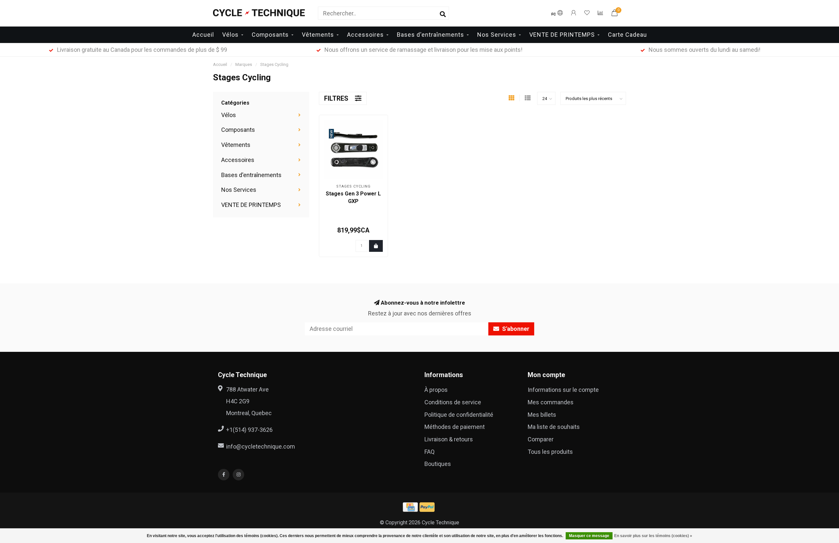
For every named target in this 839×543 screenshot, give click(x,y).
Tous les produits (550, 451)
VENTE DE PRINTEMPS (562, 34)
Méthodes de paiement (454, 426)
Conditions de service (452, 402)
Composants (270, 34)
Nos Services (496, 34)
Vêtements (318, 34)
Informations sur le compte (563, 389)
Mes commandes (551, 402)
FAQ (429, 451)
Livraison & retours (448, 439)
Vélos (230, 34)
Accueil (203, 34)
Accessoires (365, 34)
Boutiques (437, 463)
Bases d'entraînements (430, 34)
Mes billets (542, 414)
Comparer (541, 439)
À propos (436, 389)
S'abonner (515, 328)
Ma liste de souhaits (554, 426)
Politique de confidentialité (458, 414)
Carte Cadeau (627, 34)
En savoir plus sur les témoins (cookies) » (653, 535)
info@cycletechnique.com (260, 446)
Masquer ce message (589, 535)
